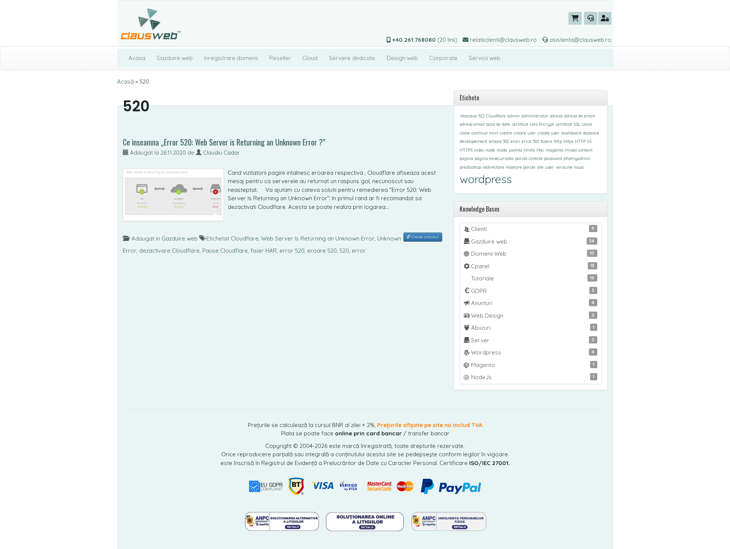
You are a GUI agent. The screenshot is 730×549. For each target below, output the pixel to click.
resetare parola (520, 167)
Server (532, 340)
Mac (540, 150)
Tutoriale (532, 278)
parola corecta (529, 158)
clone (465, 133)
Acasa (137, 58)
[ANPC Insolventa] (449, 521)
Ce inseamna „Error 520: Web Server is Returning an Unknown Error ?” (224, 142)
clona (587, 124)
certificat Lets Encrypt (533, 124)
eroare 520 (322, 250)
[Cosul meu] (575, 18)
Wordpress (532, 352)
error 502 (530, 141)
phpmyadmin (576, 158)
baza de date (498, 124)
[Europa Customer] (366, 521)
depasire (591, 133)
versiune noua (569, 167)
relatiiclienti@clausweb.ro (502, 39)
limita (529, 150)
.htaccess (468, 116)
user (549, 167)
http (558, 141)
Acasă (125, 81)
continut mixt (484, 133)
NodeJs (532, 377)
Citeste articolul (424, 236)
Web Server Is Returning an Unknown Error (318, 238)
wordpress (486, 179)
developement (473, 141)
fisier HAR (264, 250)
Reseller (280, 58)
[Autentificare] (604, 18)
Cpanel (532, 266)
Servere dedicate (352, 58)
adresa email (472, 124)
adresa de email (579, 116)
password (553, 158)
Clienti (532, 229)
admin (513, 116)
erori (515, 141)
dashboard (571, 133)
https (568, 141)
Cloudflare (245, 238)
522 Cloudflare (492, 116)
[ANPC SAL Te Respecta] (282, 521)
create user (549, 133)
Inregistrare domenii (231, 58)
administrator (534, 116)
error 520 (292, 250)
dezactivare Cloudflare (169, 250)
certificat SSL (567, 124)
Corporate (443, 58)
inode (502, 150)
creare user (525, 133)
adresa (556, 116)
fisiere (546, 141)
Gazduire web (175, 58)
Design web (402, 58)
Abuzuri (532, 327)
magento (554, 150)
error (359, 250)
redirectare (493, 167)
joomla (515, 150)
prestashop (470, 167)
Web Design (532, 315)
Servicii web (484, 58)
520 (344, 250)
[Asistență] (590, 18)
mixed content (579, 150)
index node (484, 150)
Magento (532, 365)
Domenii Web (532, 253)
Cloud (309, 58)
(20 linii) (424, 39)
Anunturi (532, 303)
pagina (466, 158)
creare (506, 133)
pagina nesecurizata (494, 158)
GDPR (532, 290)
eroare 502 (499, 141)
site (540, 167)
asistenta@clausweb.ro (579, 39)
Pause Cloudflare (225, 250)
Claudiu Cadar (221, 152)
